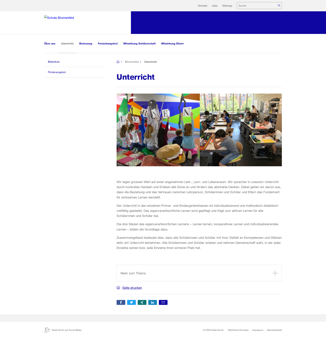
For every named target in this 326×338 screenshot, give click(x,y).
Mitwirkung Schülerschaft (139, 43)
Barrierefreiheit (274, 329)
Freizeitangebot (108, 43)
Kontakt (202, 5)
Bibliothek (54, 61)
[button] (121, 302)
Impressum (257, 329)
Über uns (49, 43)
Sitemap (227, 5)
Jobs (215, 5)
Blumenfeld (132, 61)
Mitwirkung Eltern (172, 43)
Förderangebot (57, 72)
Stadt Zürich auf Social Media (66, 329)
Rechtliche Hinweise (238, 329)
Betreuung (85, 43)
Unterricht (68, 43)
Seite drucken (132, 288)
